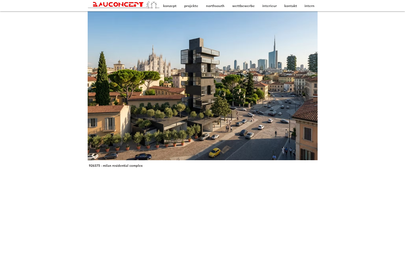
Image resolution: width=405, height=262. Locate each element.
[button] (195, 85)
